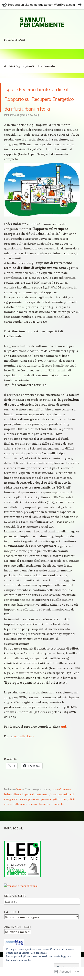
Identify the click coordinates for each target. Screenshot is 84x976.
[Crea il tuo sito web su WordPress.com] (42, 4)
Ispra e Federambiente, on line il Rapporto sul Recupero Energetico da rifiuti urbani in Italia (41, 112)
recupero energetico (48, 828)
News (19, 818)
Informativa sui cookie (18, 960)
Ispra (53, 823)
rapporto (29, 828)
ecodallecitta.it (24, 765)
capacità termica (61, 818)
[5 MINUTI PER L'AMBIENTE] (42, 22)
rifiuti (64, 828)
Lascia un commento (51, 833)
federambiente (12, 823)
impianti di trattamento (35, 823)
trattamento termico (25, 833)
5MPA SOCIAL (13, 858)
